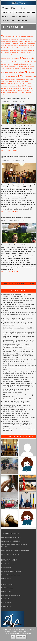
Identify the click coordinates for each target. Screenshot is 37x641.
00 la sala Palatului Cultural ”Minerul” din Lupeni (21, 43)
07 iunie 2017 (4, 86)
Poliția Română (6, 567)
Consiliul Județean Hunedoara (10, 575)
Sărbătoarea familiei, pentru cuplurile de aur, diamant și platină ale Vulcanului (17, 406)
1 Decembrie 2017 (5, 64)
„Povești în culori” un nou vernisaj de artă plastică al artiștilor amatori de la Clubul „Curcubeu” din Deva (19, 333)
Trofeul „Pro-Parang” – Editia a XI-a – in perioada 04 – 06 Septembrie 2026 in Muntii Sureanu (18, 305)
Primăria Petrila (6, 578)
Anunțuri (5, 20)
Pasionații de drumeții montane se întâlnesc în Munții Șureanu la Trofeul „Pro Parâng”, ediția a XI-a (19, 364)
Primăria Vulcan (6, 606)
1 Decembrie (27, 58)
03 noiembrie (32, 83)
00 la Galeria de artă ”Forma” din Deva (26, 41)
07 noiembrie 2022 (12, 86)
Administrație (20, 12)
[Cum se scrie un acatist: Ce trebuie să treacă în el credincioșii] (9, 519)
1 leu (16, 76)
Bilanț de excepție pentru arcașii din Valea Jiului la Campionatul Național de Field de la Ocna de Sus (18, 341)
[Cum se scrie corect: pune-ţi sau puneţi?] (27, 519)
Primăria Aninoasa (7, 588)
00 (2, 35)
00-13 (3, 52)
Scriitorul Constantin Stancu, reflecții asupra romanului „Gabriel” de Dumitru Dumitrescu (16, 402)
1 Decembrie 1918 (29, 61)
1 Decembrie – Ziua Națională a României (22, 68)
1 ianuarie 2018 (12, 72)
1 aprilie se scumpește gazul (8, 58)
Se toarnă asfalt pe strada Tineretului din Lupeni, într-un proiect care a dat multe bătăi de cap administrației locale (18, 324)
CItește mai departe (9, 150)
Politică (30, 12)
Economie (5, 16)
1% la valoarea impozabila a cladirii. (24, 79)
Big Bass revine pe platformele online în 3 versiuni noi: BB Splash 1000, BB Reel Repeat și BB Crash (18, 351)
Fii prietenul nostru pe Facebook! (18, 283)
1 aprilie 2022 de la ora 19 (29, 55)
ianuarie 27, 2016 (19, 160)
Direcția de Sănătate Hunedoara (11, 595)
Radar (13, 20)
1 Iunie (26, 71)
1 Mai (21, 76)
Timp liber (15, 16)
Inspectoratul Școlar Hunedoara (11, 571)
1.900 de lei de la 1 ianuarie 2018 (13, 81)
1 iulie (19, 72)
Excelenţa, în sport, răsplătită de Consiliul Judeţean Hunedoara (16, 217)
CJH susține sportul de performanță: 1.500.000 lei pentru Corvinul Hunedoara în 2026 (18, 319)
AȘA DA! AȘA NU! (22, 20)
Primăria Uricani (6, 599)
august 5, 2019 (18, 101)
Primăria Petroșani (7, 584)
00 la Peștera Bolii (5, 43)
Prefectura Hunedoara (8, 564)
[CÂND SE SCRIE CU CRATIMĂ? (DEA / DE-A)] (27, 465)
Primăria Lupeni (6, 591)
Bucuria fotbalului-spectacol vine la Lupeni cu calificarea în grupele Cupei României (17, 414)
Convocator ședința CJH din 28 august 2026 (17, 399)
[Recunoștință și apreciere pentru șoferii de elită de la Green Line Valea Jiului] (9, 465)
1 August (17, 58)
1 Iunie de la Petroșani (9, 76)
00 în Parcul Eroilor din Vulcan (8, 47)
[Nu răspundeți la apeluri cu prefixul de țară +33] (9, 483)
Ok (13, 637)
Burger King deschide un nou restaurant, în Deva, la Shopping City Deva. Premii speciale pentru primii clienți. (19, 314)
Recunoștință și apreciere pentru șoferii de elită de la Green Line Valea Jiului (19, 337)
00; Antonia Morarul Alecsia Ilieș (12, 52)
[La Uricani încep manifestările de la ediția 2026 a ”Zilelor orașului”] (27, 501)
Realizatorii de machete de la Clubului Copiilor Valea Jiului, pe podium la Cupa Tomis (17, 295)
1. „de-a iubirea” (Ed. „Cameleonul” (20, 83)
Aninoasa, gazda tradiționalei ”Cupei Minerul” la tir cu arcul (15, 98)
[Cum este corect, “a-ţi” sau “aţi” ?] (27, 447)
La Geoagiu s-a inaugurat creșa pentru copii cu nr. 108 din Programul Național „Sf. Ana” (19, 410)
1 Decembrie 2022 (26, 64)
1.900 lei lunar (25, 81)
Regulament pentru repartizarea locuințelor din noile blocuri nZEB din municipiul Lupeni (19, 360)
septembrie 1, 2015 (18, 220)
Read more (21, 637)
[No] (35, 634)
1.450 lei (3, 81)
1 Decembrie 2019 (16, 64)
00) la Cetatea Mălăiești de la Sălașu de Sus (24, 50)
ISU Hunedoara (6, 602)
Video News (26, 16)
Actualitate (6, 12)
